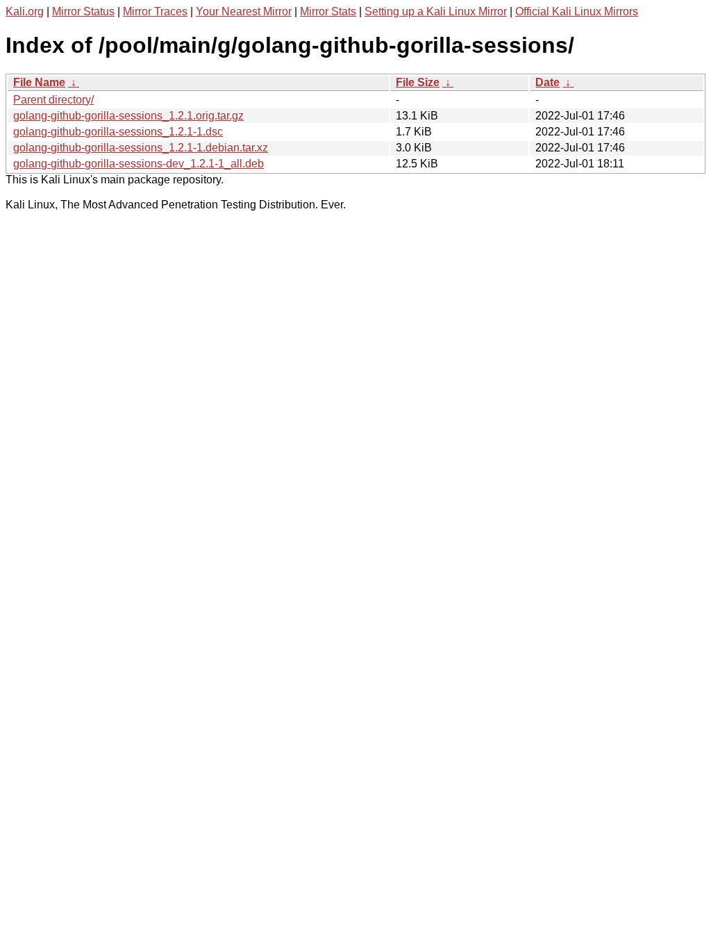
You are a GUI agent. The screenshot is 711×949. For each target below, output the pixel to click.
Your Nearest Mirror (244, 11)
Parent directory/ (53, 100)
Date (547, 82)
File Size (418, 82)
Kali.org (25, 11)
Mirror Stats (328, 11)
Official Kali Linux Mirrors (576, 11)
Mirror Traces (155, 11)
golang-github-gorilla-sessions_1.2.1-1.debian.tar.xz (140, 148)
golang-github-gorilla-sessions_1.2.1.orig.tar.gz (128, 116)
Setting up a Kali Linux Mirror (436, 11)
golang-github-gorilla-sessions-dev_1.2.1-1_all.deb (138, 164)
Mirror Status (83, 11)
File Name (39, 82)
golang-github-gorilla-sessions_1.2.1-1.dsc (118, 132)
